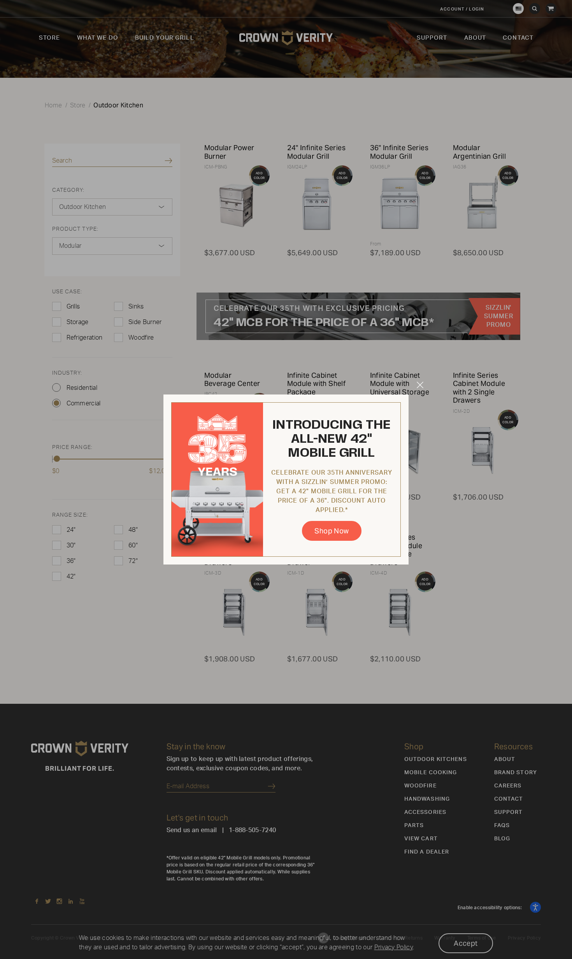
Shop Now (331, 530)
